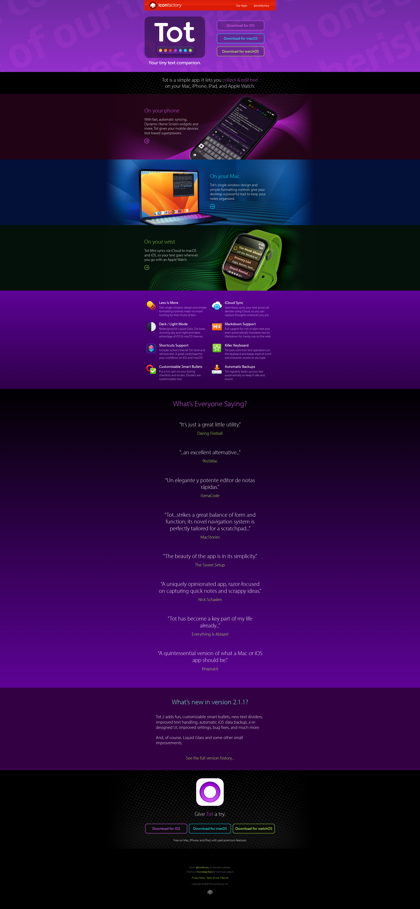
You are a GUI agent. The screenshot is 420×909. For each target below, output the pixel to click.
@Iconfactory (261, 5)
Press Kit (224, 877)
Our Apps (241, 5)
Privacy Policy (198, 877)
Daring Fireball (210, 433)
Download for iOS (240, 25)
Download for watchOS (240, 51)
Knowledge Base (205, 871)
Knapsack (210, 668)
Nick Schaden (210, 599)
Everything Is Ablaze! (210, 634)
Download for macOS (240, 38)
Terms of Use (213, 877)
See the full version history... (210, 758)
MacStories (210, 537)
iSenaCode (210, 495)
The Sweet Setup (210, 565)
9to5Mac (210, 461)
